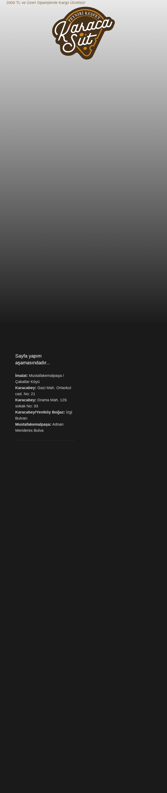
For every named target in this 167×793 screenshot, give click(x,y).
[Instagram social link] (161, 3)
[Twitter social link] (156, 3)
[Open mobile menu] (12, 33)
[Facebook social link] (151, 3)
